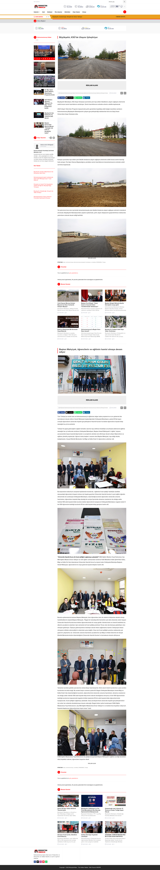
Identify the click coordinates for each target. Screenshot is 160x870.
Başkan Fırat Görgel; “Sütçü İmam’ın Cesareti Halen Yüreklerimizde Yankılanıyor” (89, 304)
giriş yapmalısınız (73, 273)
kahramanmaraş (69, 262)
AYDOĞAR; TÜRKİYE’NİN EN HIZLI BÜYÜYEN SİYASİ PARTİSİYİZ (115, 835)
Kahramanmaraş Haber (69, 93)
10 (54, 58)
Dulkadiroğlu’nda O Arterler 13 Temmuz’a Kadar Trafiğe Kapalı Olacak (114, 810)
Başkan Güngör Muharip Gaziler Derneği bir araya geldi (114, 304)
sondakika (93, 262)
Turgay (43, 145)
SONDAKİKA (99, 262)
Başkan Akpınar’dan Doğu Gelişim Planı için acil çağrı (43, 54)
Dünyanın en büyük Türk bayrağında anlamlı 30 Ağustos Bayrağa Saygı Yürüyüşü (43, 185)
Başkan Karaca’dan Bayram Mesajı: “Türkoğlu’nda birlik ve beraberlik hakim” (49, 128)
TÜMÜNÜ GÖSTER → (121, 16)
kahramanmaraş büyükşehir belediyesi (82, 262)
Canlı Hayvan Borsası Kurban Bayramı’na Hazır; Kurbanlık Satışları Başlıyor (66, 304)
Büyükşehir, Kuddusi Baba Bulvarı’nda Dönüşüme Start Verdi (43, 172)
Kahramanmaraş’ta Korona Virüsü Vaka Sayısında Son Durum (43, 151)
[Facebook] (35, 862)
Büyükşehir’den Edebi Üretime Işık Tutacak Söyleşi (44, 71)
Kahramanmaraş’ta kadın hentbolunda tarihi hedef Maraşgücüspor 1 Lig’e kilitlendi (43, 179)
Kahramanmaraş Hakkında (82, 93)
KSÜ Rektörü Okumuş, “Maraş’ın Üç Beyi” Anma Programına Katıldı (48, 104)
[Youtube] (43, 862)
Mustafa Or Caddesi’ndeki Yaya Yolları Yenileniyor (114, 330)
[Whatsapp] (46, 862)
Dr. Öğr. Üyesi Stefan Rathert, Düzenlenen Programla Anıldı (50, 92)
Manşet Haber (104, 93)
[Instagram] (40, 862)
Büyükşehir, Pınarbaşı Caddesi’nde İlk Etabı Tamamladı (44, 85)
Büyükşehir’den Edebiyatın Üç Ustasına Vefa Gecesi (49, 115)
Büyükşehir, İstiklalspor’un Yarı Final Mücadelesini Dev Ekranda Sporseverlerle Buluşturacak (90, 810)
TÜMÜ (37, 40)
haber (64, 262)
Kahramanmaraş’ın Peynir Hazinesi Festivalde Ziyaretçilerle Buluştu (71, 17)
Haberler (62, 93)
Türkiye (104, 262)
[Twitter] (38, 862)
